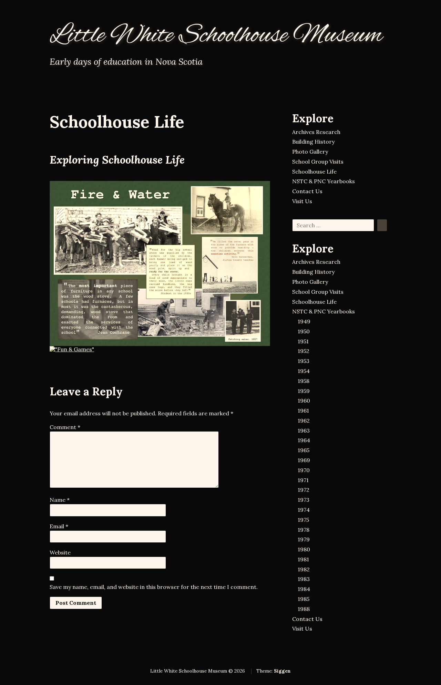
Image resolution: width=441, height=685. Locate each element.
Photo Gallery (310, 151)
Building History (313, 141)
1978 (303, 529)
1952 (303, 350)
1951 (303, 341)
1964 (304, 440)
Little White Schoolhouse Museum (216, 36)
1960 (304, 400)
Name (60, 499)
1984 (304, 588)
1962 (304, 420)
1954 (304, 370)
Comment (65, 427)
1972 (303, 489)
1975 (303, 519)
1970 (304, 470)
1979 (304, 539)
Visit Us (302, 201)
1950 (304, 331)
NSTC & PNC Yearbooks (323, 181)
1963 (304, 430)
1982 (304, 569)
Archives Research (316, 131)
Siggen (282, 671)
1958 (303, 380)
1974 (304, 509)
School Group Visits (317, 161)
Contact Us (307, 191)
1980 (304, 549)
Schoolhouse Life (314, 171)
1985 (303, 598)
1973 (303, 499)
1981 (303, 559)
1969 (304, 460)
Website (60, 552)
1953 (303, 360)
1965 (303, 450)
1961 (303, 410)
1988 (304, 608)
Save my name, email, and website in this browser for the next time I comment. (154, 586)
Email (59, 526)
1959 (304, 390)
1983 (304, 578)
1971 (303, 480)
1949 (304, 321)
